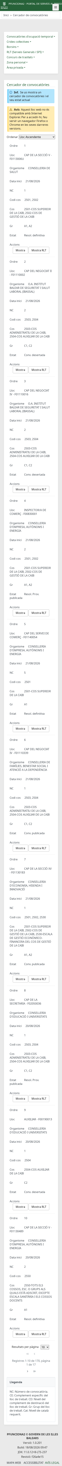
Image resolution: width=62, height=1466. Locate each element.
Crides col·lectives (18, 42)
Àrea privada (15, 67)
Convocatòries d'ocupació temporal (30, 36)
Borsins (12, 47)
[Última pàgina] (34, 1371)
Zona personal (16, 62)
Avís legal (52, 1463)
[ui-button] (55, 7)
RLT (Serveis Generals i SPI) (24, 52)
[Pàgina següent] (27, 1371)
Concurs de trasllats (20, 57)
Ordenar (12, 137)
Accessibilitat (34, 1463)
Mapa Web (14, 1463)
